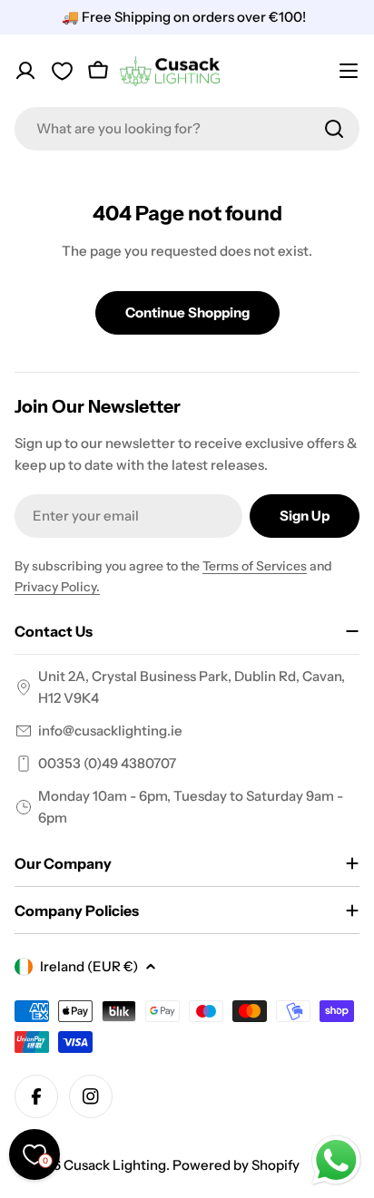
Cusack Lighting (115, 1165)
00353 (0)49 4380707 (107, 763)
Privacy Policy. (57, 587)
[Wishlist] (62, 71)
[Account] (25, 71)
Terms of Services (254, 566)
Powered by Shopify (236, 1165)
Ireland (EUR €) (89, 966)
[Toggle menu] (348, 71)
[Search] (334, 129)
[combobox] (187, 129)
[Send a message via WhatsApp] (336, 1160)
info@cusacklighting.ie (110, 730)
